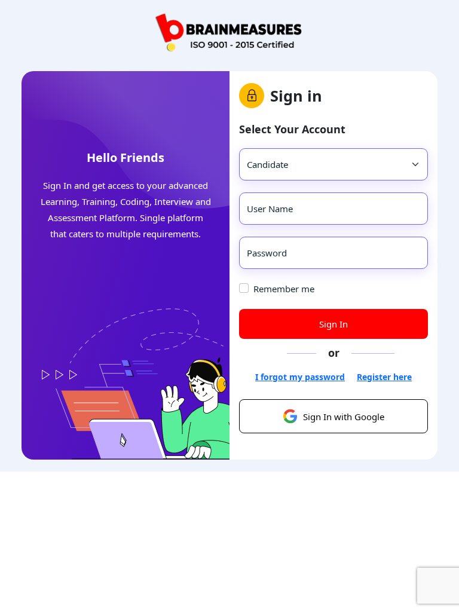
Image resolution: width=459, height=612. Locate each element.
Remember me (283, 289)
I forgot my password (300, 376)
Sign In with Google (343, 417)
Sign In (333, 324)
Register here (384, 376)
